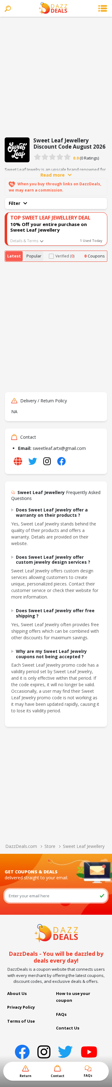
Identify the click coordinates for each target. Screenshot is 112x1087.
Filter (14, 203)
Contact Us (67, 1028)
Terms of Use (21, 1021)
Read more (52, 175)
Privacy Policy (21, 1007)
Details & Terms (24, 240)
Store (49, 846)
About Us (17, 993)
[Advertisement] (56, 76)
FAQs (61, 1014)
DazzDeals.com (21, 846)
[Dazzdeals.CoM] (56, 933)
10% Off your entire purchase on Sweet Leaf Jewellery (48, 227)
